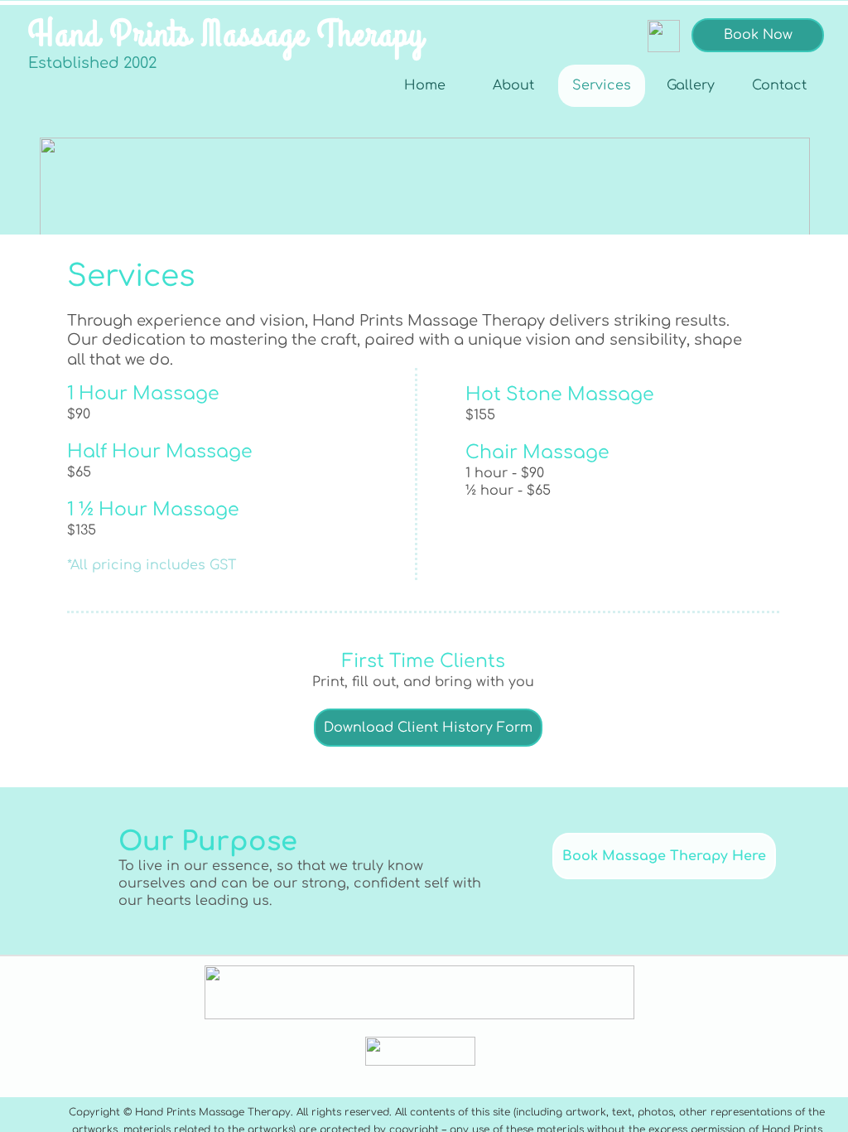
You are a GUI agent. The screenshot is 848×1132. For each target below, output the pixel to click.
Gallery (691, 85)
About (513, 85)
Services (601, 85)
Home (425, 85)
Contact (779, 85)
